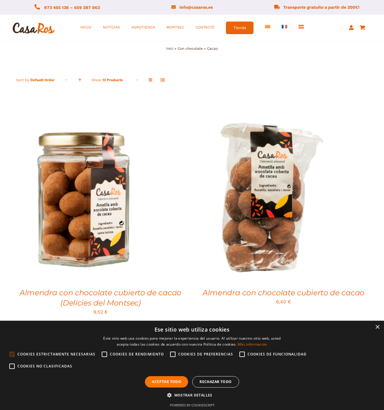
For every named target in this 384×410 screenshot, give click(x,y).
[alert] (192, 365)
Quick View (111, 193)
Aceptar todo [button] (166, 381)
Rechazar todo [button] (216, 381)
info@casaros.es (196, 7)
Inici (169, 48)
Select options (68, 193)
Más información (252, 344)
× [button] (377, 327)
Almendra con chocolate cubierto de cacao (283, 292)
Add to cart (251, 193)
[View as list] (162, 80)
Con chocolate (190, 48)
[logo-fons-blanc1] (34, 23)
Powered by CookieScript (192, 405)
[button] (192, 395)
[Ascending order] (80, 80)
